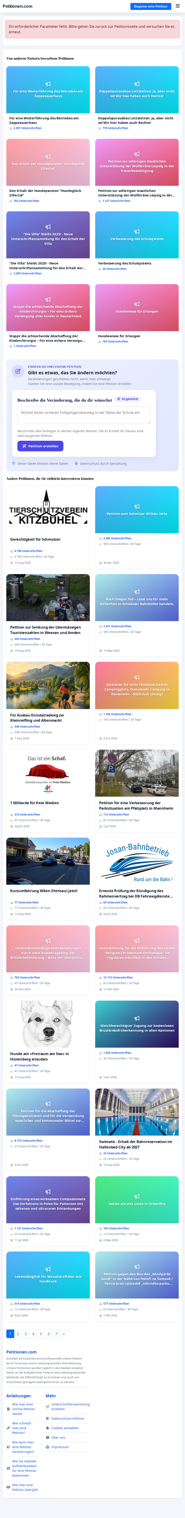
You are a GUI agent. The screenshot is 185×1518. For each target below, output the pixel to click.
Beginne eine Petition (150, 6)
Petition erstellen (43, 446)
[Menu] (177, 6)
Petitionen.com (17, 6)
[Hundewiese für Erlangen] (137, 315)
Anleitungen (18, 1395)
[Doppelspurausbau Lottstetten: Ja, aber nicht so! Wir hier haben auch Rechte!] (137, 99)
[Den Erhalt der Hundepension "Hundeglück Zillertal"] (48, 172)
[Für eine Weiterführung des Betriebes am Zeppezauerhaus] (48, 99)
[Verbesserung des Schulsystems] (137, 242)
